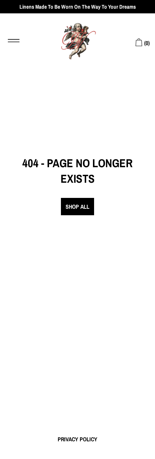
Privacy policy (77, 439)
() (146, 43)
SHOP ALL (77, 207)
